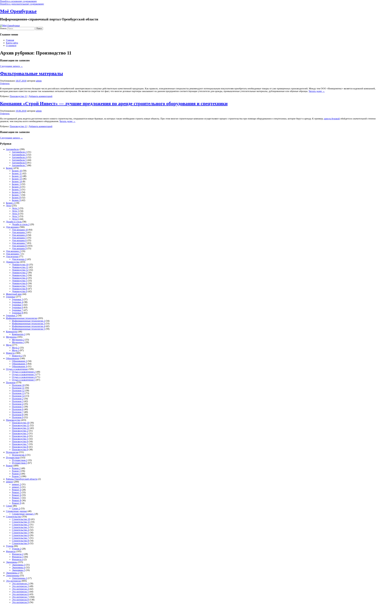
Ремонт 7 (16, 498)
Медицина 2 (18, 339)
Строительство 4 (20, 530)
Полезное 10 (18, 385)
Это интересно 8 (20, 599)
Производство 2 (20, 430)
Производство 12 (20, 428)
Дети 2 (15, 208)
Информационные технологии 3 (28, 323)
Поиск (3, 28)
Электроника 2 (19, 578)
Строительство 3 (20, 527)
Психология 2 (19, 455)
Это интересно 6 (20, 594)
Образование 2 (19, 361)
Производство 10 (20, 422)
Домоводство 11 (20, 267)
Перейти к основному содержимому (18, 1)
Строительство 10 (21, 519)
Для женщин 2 (13, 251)
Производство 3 (20, 433)
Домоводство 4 (19, 278)
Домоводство (12, 262)
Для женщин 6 (19, 240)
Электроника (12, 575)
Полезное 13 (18, 393)
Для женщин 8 (19, 246)
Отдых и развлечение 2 (24, 372)
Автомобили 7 (19, 165)
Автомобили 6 (19, 162)
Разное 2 (16, 468)
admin (39, 81)
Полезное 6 (17, 409)
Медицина (11, 337)
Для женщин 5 (19, 237)
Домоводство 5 (19, 280)
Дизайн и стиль (14, 221)
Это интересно (13, 581)
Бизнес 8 (16, 197)
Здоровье (10, 296)
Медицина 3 (18, 342)
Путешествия (12, 457)
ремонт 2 (16, 484)
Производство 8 (20, 447)
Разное (9, 465)
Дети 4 (15, 213)
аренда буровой (332, 118)
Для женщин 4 (19, 235)
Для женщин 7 (19, 243)
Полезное (11, 382)
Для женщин (12, 227)
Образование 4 (19, 366)
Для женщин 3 (19, 232)
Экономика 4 (18, 567)
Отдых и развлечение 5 (24, 380)
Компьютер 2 (18, 334)
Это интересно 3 (20, 586)
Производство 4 (20, 436)
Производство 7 (20, 444)
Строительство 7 (20, 538)
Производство (13, 420)
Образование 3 (19, 363)
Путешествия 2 (19, 460)
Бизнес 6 (16, 192)
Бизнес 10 (17, 170)
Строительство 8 (20, 540)
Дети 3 (15, 211)
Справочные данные (16, 511)
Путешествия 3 (19, 463)
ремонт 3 (16, 487)
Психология (12, 452)
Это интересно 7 (20, 597)
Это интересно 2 (20, 583)
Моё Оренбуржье (18, 11)
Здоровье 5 (17, 305)
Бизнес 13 (17, 179)
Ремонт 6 (16, 495)
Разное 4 (16, 473)
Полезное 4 (17, 404)
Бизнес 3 (16, 184)
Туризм (9, 546)
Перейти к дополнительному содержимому (22, 4)
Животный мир (14, 294)
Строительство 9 (20, 543)
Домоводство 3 (19, 275)
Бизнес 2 (10, 203)
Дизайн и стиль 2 (20, 224)
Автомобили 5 (19, 160)
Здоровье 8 (17, 313)
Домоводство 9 (19, 291)
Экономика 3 (18, 565)
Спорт (9, 506)
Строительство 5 (20, 532)
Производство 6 (20, 441)
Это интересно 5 (20, 591)
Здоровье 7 (17, 310)
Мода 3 (15, 350)
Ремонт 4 (16, 489)
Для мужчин (12, 256)
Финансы (11, 551)
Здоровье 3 (17, 299)
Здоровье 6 (17, 307)
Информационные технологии (21, 318)
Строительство (13, 516)
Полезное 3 (17, 401)
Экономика (11, 562)
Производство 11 (18, 96)
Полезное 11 (18, 388)
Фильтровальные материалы (31, 73)
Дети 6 (15, 219)
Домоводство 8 (19, 288)
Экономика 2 (12, 573)
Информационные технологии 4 (28, 326)
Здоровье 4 (17, 302)
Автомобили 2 (19, 152)
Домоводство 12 (20, 270)
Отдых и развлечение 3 (24, 374)
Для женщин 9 (19, 248)
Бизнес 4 (16, 187)
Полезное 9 (17, 417)
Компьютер (12, 331)
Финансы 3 (17, 556)
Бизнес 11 (17, 173)
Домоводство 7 (19, 286)
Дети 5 (15, 216)
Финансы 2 (17, 554)
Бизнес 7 (16, 195)
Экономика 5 (18, 570)
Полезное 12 (18, 390)
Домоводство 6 (19, 283)
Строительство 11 (21, 522)
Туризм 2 (16, 548)
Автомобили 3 (19, 154)
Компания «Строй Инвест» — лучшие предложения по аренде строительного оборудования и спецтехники (114, 103)
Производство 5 (20, 439)
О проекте (11, 45)
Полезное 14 (18, 396)
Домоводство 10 (20, 264)
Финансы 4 (17, 559)
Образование (12, 358)
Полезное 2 (17, 398)
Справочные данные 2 (23, 514)
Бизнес (9, 168)
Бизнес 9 (16, 200)
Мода (8, 345)
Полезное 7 (17, 412)
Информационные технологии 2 (28, 321)
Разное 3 (16, 471)
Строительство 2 (20, 524)
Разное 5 (16, 476)
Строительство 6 (20, 535)
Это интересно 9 (20, 602)
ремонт (9, 481)
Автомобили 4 (19, 157)
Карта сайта (12, 43)
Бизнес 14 (17, 181)
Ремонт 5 (16, 492)
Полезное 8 (17, 414)
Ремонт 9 (16, 503)
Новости (10, 353)
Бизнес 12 (17, 176)
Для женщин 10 (20, 229)
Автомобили (12, 149)
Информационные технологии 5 (28, 329)
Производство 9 (20, 449)
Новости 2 (17, 355)
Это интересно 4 (20, 589)
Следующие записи (11, 66)
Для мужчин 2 (19, 259)
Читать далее (317, 91)
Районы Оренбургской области (22, 479)
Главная (10, 40)
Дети (8, 205)
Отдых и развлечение (17, 369)
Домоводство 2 (19, 272)
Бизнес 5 (16, 189)
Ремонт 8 (16, 500)
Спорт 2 (16, 508)
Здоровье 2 (11, 315)
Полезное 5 (17, 406)
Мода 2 (15, 347)
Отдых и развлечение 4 (24, 377)
